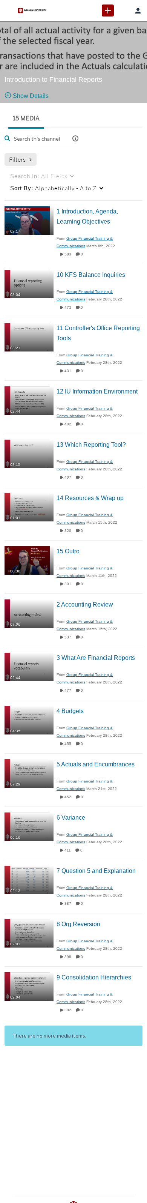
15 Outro (68, 551)
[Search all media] (123, 11)
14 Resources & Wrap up (90, 498)
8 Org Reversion (78, 924)
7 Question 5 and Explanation (96, 871)
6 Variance (71, 817)
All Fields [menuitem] (38, 176)
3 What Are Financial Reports (96, 658)
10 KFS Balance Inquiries (91, 275)
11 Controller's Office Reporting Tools (98, 333)
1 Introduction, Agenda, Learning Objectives (87, 216)
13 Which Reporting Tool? (91, 445)
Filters (17, 159)
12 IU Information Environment (97, 391)
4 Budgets (70, 711)
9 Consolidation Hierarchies (94, 977)
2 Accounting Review (85, 604)
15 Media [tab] (26, 118)
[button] (75, 138)
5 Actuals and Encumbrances (96, 764)
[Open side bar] (9, 11)
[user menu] (138, 11)
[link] (108, 11)
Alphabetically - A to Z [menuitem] (53, 188)
